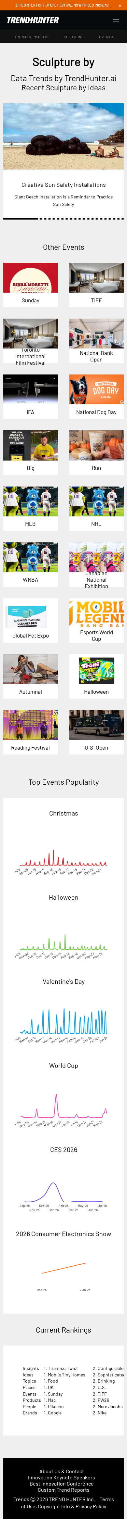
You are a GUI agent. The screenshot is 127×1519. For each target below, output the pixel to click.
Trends (21, 1499)
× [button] (120, 5)
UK (51, 1387)
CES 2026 (63, 1149)
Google (55, 1412)
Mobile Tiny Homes (66, 1374)
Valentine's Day (64, 981)
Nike (102, 1412)
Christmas (63, 813)
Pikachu (56, 1406)
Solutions (74, 37)
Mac (52, 1400)
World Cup (63, 1065)
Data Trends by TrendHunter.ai (64, 78)
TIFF (102, 1394)
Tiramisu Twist (63, 1368)
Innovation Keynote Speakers (61, 1477)
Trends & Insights (31, 37)
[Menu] (116, 20)
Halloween (63, 897)
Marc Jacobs (110, 1406)
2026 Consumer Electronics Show (63, 1233)
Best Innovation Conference (62, 1483)
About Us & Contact (61, 1471)
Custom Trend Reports (64, 1490)
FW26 (103, 1400)
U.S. (102, 1387)
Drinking (106, 1381)
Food (53, 1381)
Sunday (55, 1394)
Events (106, 37)
